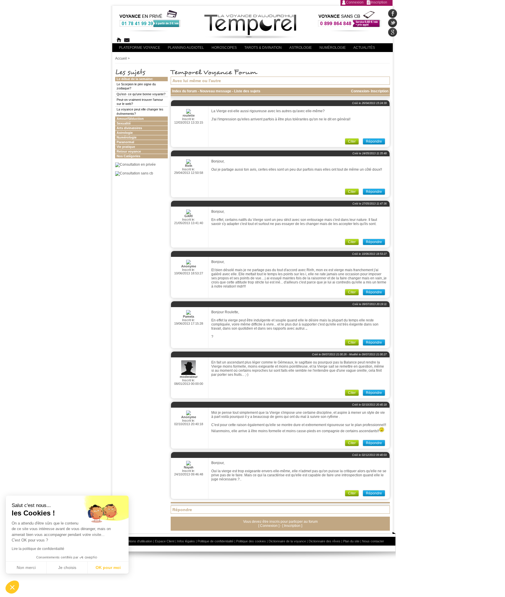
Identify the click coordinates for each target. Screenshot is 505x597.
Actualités (364, 48)
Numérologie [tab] (126, 137)
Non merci (26, 567)
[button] (12, 587)
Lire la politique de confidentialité (38, 549)
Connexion (355, 2)
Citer (352, 141)
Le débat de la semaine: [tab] (135, 79)
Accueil (121, 58)
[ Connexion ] (269, 526)
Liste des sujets (247, 91)
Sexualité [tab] (124, 123)
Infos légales (186, 541)
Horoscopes (224, 48)
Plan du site (351, 541)
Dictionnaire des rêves (324, 541)
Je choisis (67, 567)
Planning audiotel (186, 48)
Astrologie (300, 48)
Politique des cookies (251, 541)
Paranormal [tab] (125, 142)
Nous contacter (373, 541)
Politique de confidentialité (216, 541)
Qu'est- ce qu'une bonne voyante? (141, 94)
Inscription (379, 2)
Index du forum (184, 91)
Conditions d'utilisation (136, 541)
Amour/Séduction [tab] (130, 118)
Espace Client (164, 541)
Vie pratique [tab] (126, 146)
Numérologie (332, 48)
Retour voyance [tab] (129, 151)
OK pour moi (108, 567)
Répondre (374, 141)
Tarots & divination (263, 48)
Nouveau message (216, 91)
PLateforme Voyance (139, 48)
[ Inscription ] (292, 526)
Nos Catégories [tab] (128, 156)
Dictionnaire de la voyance (287, 541)
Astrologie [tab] (125, 132)
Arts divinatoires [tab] (129, 128)
